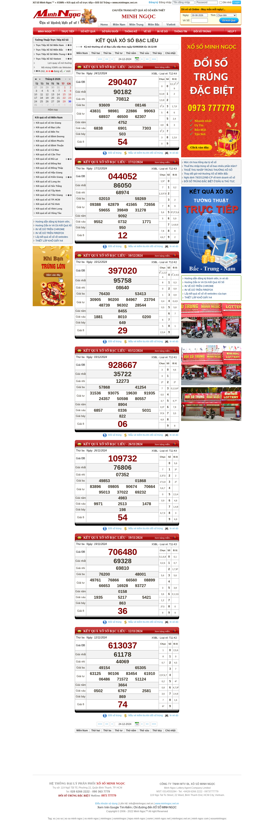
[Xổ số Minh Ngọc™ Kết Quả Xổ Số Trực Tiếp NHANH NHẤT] (65, 16)
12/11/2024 (135, 631)
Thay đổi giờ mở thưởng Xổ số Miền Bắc (206, 173)
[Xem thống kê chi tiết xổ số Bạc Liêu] (175, 66)
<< (106, 59)
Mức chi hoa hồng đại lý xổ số (200, 162)
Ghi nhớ (227, 2)
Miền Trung (136, 24)
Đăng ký (153, 2)
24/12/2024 (135, 67)
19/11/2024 (135, 537)
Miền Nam (119, 24)
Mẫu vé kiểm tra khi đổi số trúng (145, 152)
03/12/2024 (135, 350)
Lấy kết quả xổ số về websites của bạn (205, 293)
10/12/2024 (135, 255)
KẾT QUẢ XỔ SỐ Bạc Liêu (104, 67)
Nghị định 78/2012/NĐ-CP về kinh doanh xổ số (209, 177)
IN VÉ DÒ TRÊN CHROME (50, 229)
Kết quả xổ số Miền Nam (49, 117)
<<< (100, 59)
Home (104, 24)
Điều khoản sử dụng (106, 803)
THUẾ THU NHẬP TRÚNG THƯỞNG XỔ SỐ (208, 170)
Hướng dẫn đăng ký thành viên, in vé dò (206, 278)
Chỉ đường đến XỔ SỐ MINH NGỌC (155, 807)
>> (147, 59)
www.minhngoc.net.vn (167, 803)
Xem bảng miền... (163, 67)
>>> (154, 59)
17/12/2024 (135, 162)
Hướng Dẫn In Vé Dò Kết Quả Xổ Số (204, 282)
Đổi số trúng (115, 152)
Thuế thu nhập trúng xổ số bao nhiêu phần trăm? (210, 166)
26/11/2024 (135, 444)
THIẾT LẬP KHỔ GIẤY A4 (49, 240)
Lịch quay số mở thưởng (60, 63)
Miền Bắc (153, 24)
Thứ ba (80, 73)
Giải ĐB (80, 81)
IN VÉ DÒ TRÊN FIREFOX (50, 233)
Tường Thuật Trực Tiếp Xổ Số (51, 40)
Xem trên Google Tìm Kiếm (114, 807)
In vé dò (174, 152)
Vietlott (170, 24)
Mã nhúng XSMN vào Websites (56, 67)
